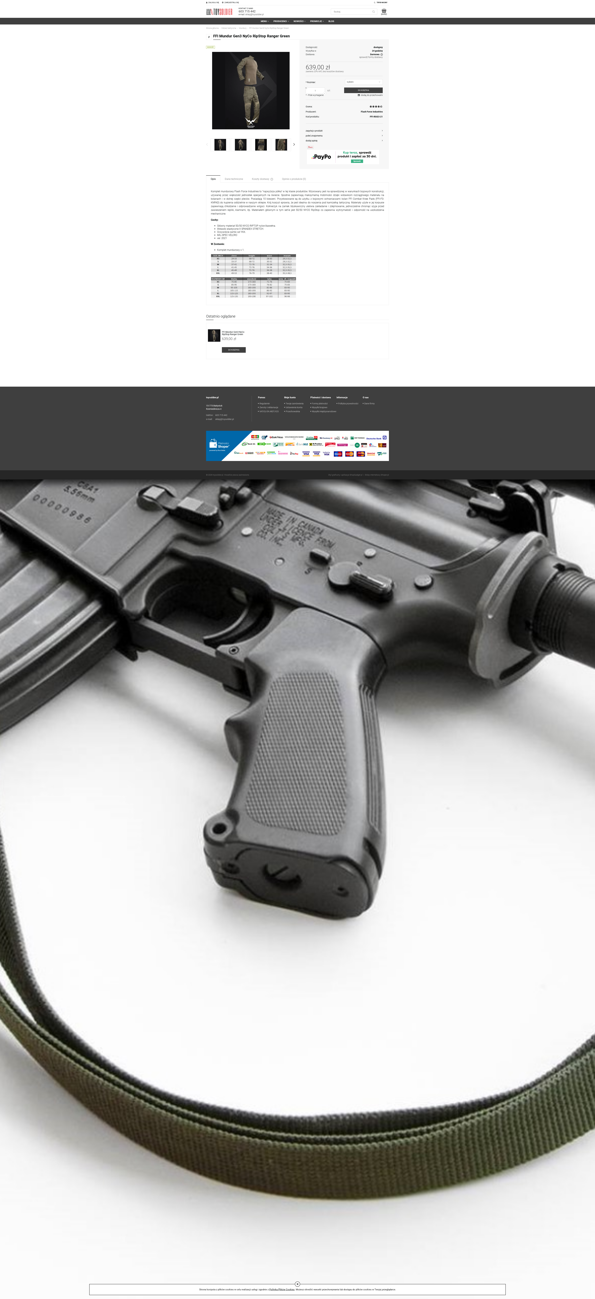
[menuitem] (264, 21)
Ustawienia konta (294, 407)
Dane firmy (369, 403)
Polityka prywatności (348, 403)
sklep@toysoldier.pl (254, 14)
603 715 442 (247, 11)
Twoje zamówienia (295, 403)
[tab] (213, 178)
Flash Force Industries (372, 111)
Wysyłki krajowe (319, 407)
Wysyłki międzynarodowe (324, 411)
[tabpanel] (297, 244)
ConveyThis (6, 480)
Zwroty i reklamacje (269, 407)
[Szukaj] (373, 12)
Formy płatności (320, 403)
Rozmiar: (311, 82)
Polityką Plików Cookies (282, 1289)
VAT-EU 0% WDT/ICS (269, 411)
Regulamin (265, 403)
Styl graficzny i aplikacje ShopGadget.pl (345, 475)
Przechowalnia (293, 411)
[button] (344, 130)
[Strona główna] (219, 11)
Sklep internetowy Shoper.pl (377, 475)
